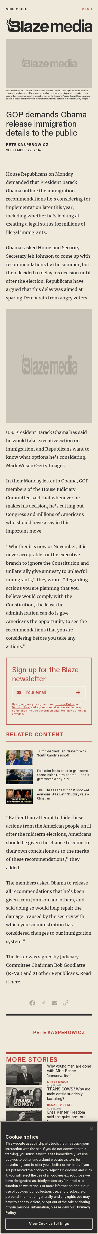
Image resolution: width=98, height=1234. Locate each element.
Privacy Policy (65, 704)
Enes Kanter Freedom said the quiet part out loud (66, 1117)
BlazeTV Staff (60, 1105)
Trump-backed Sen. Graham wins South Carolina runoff (61, 753)
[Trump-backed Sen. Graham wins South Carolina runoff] (19, 757)
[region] (49, 1177)
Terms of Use (20, 707)
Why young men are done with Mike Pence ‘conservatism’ (69, 1071)
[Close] (91, 1129)
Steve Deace (57, 1082)
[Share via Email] (54, 1003)
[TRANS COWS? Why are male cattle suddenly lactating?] (24, 1097)
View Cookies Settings (49, 1224)
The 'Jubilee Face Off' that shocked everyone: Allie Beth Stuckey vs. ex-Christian (63, 795)
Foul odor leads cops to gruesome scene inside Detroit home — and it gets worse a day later (63, 775)
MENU (86, 9)
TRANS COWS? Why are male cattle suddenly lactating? (68, 1094)
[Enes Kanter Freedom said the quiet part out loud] (24, 1120)
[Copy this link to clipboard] (66, 1003)
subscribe (16, 9)
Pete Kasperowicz (27, 145)
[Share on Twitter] (43, 1003)
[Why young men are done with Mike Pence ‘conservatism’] (24, 1074)
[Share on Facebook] (32, 1003)
